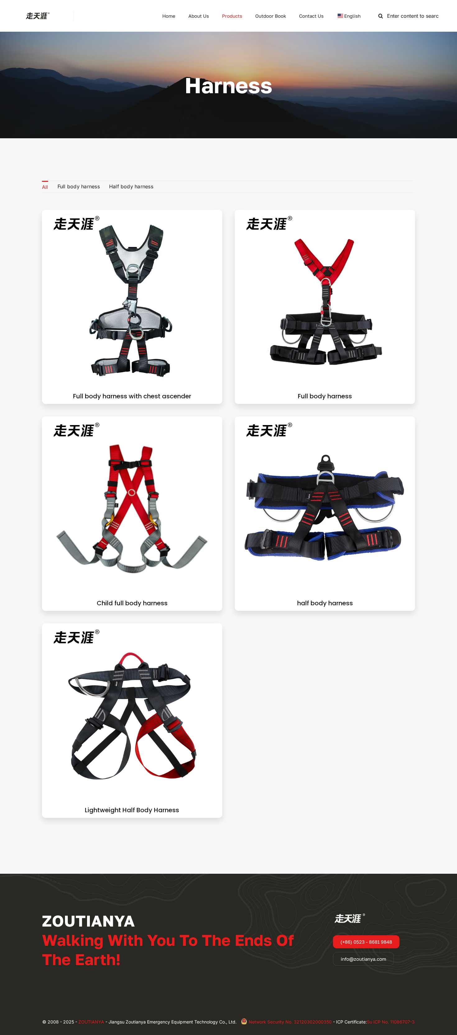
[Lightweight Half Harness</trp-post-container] (132, 627)
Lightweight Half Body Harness (132, 810)
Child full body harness (132, 603)
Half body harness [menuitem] (131, 186)
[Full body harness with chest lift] (132, 214)
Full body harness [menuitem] (79, 186)
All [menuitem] (45, 187)
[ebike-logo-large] (36, 13)
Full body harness (325, 396)
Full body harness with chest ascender (132, 396)
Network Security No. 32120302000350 (290, 1021)
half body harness (325, 603)
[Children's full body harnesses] (132, 420)
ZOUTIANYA (91, 1021)
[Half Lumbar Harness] (325, 420)
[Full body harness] (325, 214)
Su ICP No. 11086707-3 (391, 1021)
